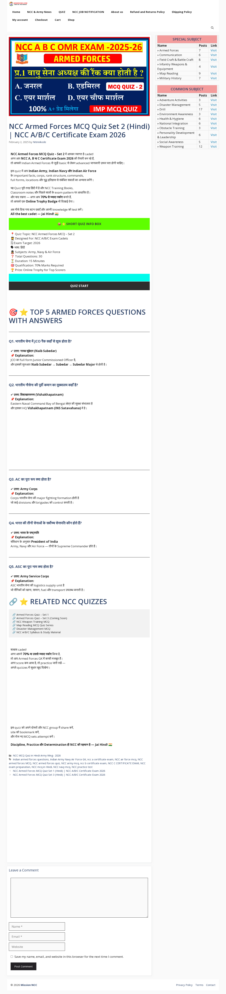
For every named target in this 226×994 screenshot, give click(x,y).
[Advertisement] (79, 438)
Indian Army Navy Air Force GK (68, 759)
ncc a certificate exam (100, 759)
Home (16, 12)
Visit (214, 50)
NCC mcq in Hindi (42, 767)
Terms (199, 985)
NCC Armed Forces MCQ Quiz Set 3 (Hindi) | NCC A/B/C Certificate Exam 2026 (59, 774)
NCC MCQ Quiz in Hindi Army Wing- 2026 (37, 755)
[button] (212, 28)
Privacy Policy (184, 985)
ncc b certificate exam (93, 763)
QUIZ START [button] (79, 286)
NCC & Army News (39, 12)
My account (20, 19)
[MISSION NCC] (18, 4)
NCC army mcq (70, 763)
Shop (71, 19)
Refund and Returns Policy (147, 12)
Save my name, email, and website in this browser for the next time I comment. (69, 957)
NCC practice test (82, 767)
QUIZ (62, 12)
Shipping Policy (182, 12)
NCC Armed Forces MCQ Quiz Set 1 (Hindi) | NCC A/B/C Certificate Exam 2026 (59, 770)
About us (117, 12)
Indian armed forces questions (31, 759)
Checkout (41, 19)
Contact (210, 985)
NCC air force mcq (125, 759)
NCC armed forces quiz (46, 763)
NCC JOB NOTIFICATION (88, 12)
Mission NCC (29, 985)
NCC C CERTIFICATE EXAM (123, 763)
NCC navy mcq (61, 767)
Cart (58, 19)
